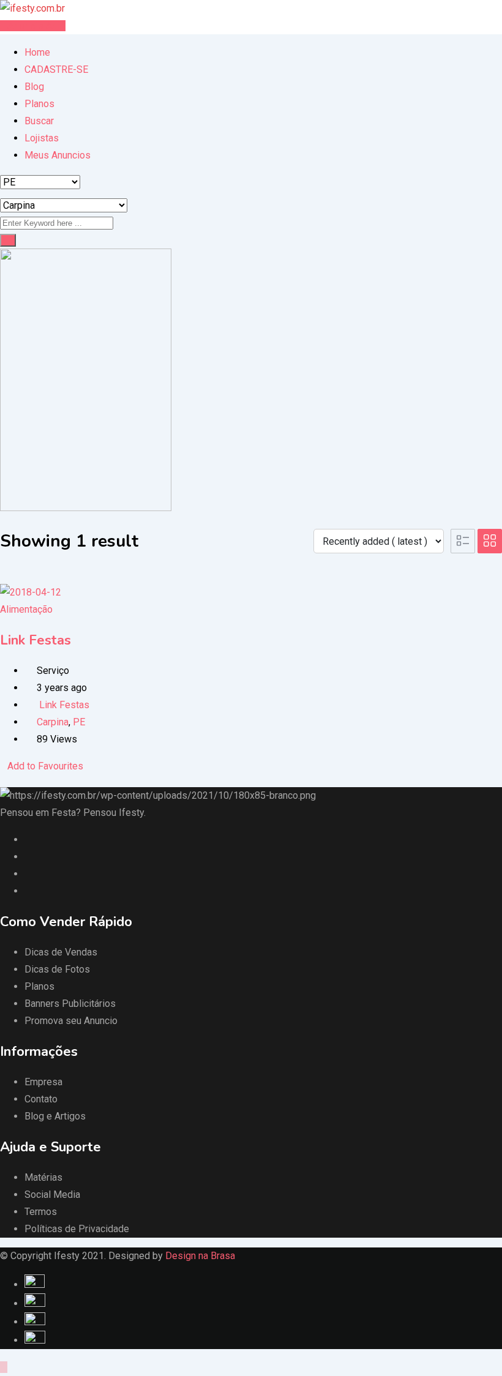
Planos (39, 104)
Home (37, 52)
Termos (40, 1211)
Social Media (52, 1194)
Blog (34, 86)
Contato (41, 1099)
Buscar (39, 121)
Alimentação (26, 609)
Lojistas (41, 138)
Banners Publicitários (70, 1003)
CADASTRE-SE (56, 69)
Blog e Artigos (55, 1116)
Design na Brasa (200, 1256)
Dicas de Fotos (57, 969)
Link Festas (35, 640)
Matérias (43, 1177)
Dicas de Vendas (60, 952)
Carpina (53, 722)
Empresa (43, 1082)
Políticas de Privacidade (76, 1229)
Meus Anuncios (57, 155)
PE (79, 722)
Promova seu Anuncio (71, 1020)
